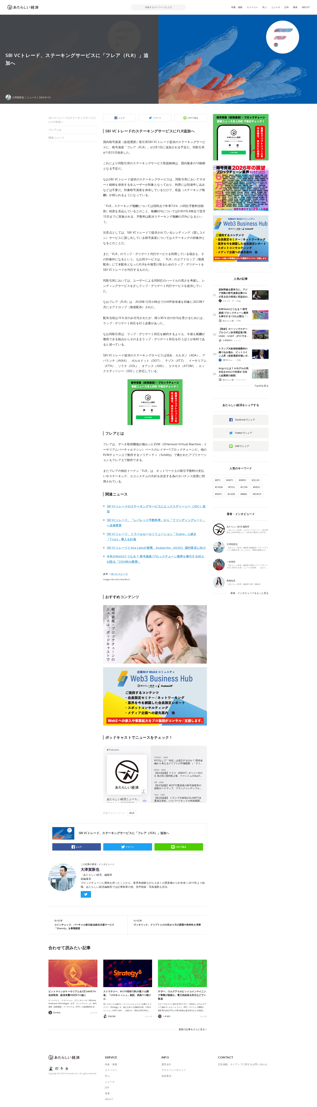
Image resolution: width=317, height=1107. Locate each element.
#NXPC (218, 494)
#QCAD (256, 480)
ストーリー (252, 7)
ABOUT (306, 7)
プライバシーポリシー (173, 1070)
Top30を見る (262, 385)
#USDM (219, 487)
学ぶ (264, 7)
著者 (295, 7)
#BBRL (244, 494)
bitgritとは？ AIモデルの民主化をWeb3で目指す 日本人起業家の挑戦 (234, 372)
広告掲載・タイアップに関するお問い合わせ (242, 1064)
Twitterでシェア (243, 432)
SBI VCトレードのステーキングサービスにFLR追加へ (72, 120)
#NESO (256, 487)
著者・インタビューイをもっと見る (249, 593)
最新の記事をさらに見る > (193, 1029)
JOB (287, 7)
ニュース (275, 7)
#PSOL (231, 487)
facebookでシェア (245, 419)
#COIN (244, 487)
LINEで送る (192, 117)
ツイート (157, 117)
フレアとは (55, 129)
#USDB (231, 494)
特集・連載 (237, 7)
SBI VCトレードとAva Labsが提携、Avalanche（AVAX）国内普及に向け (156, 548)
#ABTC (229, 480)
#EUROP (257, 494)
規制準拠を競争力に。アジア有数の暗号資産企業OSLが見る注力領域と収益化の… (234, 293)
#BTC (218, 480)
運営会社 (166, 1064)
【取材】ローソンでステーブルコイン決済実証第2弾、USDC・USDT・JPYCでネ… (234, 332)
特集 (239, 301)
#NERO (242, 480)
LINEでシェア (242, 446)
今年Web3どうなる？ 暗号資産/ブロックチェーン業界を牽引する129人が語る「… (233, 312)
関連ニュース (56, 137)
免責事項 (166, 1075)
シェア (122, 117)
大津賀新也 (90, 869)
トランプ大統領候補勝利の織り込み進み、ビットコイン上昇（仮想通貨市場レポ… (234, 352)
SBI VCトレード (119, 574)
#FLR (131, 813)
